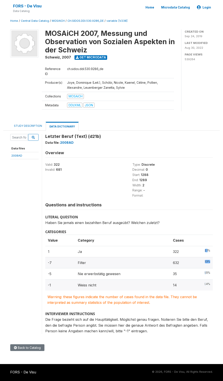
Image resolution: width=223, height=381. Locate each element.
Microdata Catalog (175, 7)
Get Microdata (92, 57)
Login (207, 7)
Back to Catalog (29, 347)
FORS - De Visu (27, 6)
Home (149, 7)
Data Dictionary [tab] (62, 126)
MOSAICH (58, 20)
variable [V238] (116, 20)
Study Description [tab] (28, 125)
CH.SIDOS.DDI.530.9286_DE (86, 20)
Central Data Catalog (35, 20)
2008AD (16, 155)
